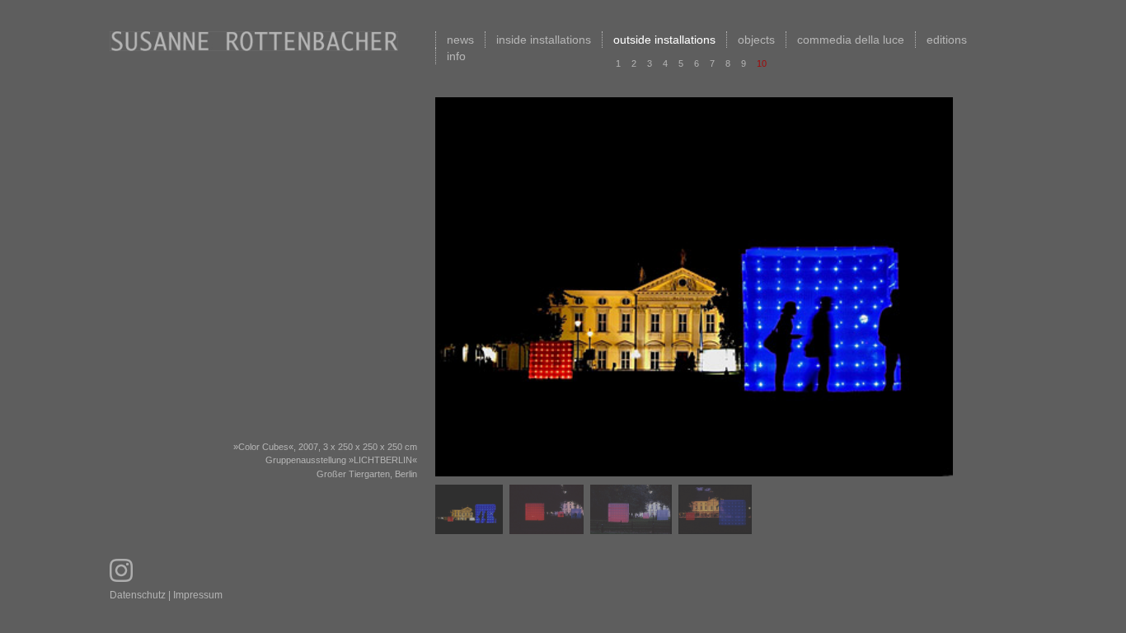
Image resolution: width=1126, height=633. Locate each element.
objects (756, 39)
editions (947, 39)
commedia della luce (850, 39)
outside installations (664, 39)
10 (762, 63)
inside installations (543, 39)
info (456, 56)
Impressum (198, 595)
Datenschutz (138, 595)
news (460, 39)
